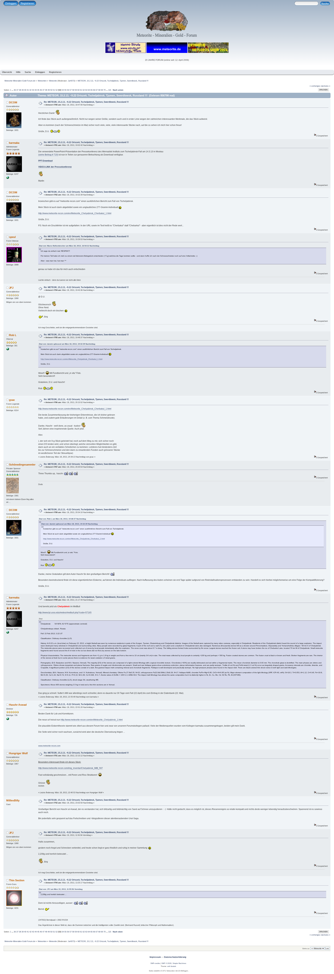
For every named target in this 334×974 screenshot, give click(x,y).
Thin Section (16, 880)
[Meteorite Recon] (7, 719)
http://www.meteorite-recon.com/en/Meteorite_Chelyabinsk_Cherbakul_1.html (74, 213)
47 (43, 90)
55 (65, 90)
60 (78, 90)
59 (76, 90)
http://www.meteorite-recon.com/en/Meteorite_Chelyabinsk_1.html (92, 720)
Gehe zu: (306, 948)
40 (25, 90)
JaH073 (71, 81)
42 (30, 90)
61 (81, 90)
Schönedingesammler (22, 464)
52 (56, 90)
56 (68, 90)
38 (20, 90)
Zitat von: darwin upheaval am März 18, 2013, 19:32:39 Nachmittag (67, 344)
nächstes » (325, 86)
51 (54, 90)
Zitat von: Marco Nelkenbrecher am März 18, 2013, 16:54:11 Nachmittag (69, 246)
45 (38, 90)
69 (102, 90)
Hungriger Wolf (18, 753)
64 (89, 90)
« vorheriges (315, 86)
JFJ (11, 287)
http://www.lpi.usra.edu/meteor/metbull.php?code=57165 (65, 612)
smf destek (171, 966)
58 (73, 90)
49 (49, 90)
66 (94, 90)
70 (105, 90)
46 (41, 90)
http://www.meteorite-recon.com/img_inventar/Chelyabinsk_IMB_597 (70, 768)
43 (33, 90)
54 (63, 90)
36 (15, 90)
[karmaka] (7, 178)
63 (86, 90)
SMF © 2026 (166, 963)
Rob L (12, 335)
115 (109, 90)
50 (51, 90)
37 (17, 90)
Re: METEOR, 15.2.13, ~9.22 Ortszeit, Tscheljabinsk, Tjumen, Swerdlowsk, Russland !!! (86, 102)
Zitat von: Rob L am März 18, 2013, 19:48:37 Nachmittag (62, 519)
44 (36, 90)
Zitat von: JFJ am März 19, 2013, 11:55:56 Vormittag (60, 889)
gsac (12, 399)
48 (46, 90)
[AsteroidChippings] (7, 350)
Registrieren (27, 3)
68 (99, 90)
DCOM (13, 102)
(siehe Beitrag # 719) (48, 154)
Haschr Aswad (18, 704)
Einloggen (10, 3)
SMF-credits (155, 963)
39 (23, 90)
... (13, 90)
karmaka (14, 142)
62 (84, 90)
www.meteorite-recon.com (49, 746)
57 (71, 90)
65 (91, 90)
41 (28, 90)
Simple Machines (179, 963)
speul (12, 236)
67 (97, 90)
